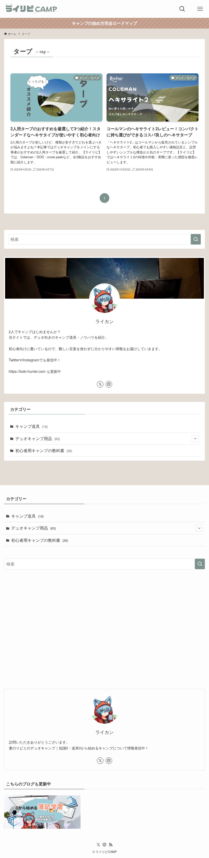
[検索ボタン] (182, 9)
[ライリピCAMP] (32, 9)
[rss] (110, 844)
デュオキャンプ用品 (37, 438)
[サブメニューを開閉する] (195, 438)
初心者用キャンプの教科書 (43, 450)
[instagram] (109, 384)
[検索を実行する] (196, 239)
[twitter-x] (100, 384)
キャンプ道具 (31, 426)
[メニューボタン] (200, 9)
